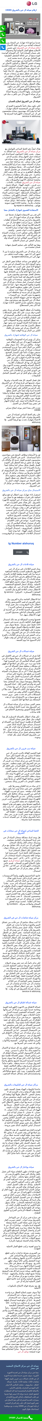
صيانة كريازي (14, 860)
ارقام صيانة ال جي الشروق (28, 47)
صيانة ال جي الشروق (31, 182)
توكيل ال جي (23, 1351)
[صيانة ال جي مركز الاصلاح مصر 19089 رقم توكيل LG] (33, 3)
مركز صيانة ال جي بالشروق (28, 151)
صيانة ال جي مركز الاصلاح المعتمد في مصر (22, 1367)
